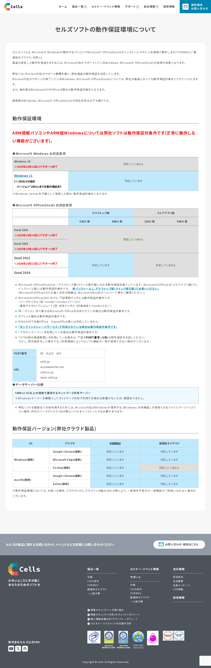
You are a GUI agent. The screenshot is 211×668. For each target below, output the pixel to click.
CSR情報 (178, 589)
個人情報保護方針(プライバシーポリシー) (114, 619)
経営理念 (178, 577)
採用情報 (169, 6)
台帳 (89, 577)
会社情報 (149, 6)
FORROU (93, 585)
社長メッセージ (181, 585)
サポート (130, 6)
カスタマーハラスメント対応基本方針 (111, 623)
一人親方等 (93, 593)
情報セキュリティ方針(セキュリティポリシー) (115, 614)
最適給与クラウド (97, 589)
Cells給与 (93, 581)
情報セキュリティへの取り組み (107, 609)
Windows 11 (23, 175)
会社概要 (178, 581)
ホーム (63, 6)
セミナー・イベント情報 (105, 6)
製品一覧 (78, 6)
